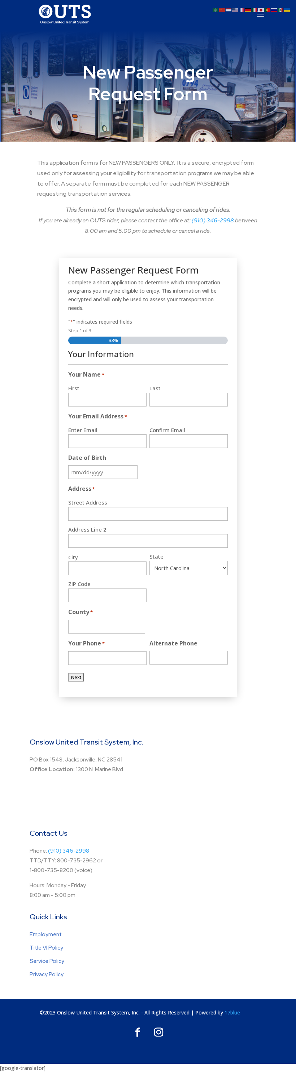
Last (155, 388)
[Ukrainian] (287, 9)
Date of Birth (87, 458)
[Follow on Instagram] (158, 1032)
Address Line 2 (87, 529)
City (73, 557)
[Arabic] (216, 9)
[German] (248, 9)
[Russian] (274, 9)
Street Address (87, 502)
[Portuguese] (268, 9)
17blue (232, 1012)
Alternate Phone (173, 643)
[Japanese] (261, 9)
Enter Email (82, 430)
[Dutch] (229, 9)
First (73, 388)
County (80, 612)
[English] (235, 9)
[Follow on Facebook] (138, 1032)
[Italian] (255, 9)
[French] (242, 9)
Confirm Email (167, 430)
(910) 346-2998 (213, 220)
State (156, 556)
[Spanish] (281, 9)
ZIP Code (79, 583)
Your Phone (86, 643)
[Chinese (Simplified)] (222, 9)
